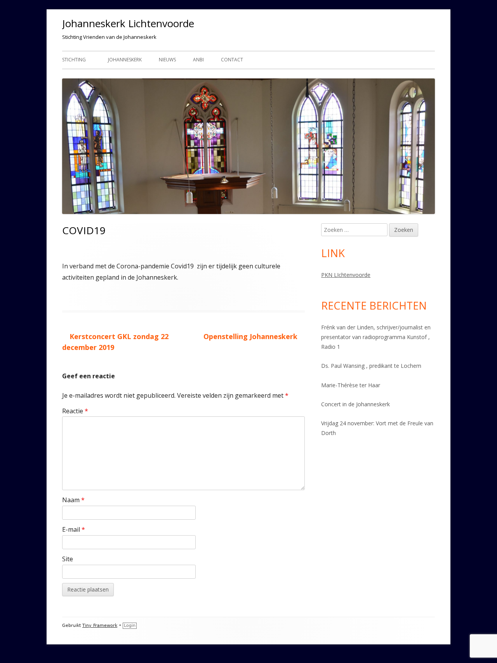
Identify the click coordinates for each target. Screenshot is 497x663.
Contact (232, 59)
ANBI (198, 59)
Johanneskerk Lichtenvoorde (128, 23)
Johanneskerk (125, 59)
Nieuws (167, 59)
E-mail (73, 529)
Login (130, 625)
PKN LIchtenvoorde (345, 274)
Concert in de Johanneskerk (355, 404)
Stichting (74, 59)
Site (67, 559)
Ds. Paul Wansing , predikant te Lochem (371, 365)
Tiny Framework (99, 625)
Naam (73, 500)
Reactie (75, 411)
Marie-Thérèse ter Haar (350, 385)
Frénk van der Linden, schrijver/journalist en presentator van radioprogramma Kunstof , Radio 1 (376, 337)
